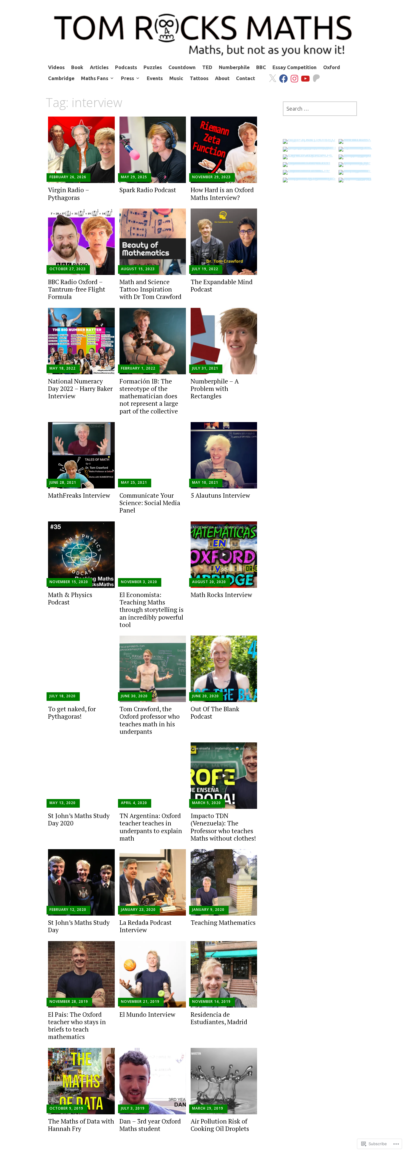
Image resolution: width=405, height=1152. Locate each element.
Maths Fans (94, 78)
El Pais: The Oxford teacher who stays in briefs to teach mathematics (77, 1025)
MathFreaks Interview (79, 495)
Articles (99, 67)
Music (176, 78)
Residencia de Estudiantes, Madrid (219, 1018)
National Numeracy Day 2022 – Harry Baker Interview (80, 388)
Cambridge (61, 78)
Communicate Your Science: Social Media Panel (149, 502)
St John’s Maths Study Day (79, 926)
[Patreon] (313, 74)
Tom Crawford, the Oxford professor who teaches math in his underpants (149, 720)
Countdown (182, 67)
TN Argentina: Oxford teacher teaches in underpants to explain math (150, 827)
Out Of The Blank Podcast (215, 712)
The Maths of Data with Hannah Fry (81, 1125)
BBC (261, 67)
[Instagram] (291, 74)
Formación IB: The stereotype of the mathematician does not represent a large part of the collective (148, 396)
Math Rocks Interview (221, 595)
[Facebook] (280, 74)
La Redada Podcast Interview (145, 926)
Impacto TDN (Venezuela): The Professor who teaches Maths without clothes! (223, 827)
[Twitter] (269, 74)
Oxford (331, 67)
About (222, 78)
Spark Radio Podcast (147, 190)
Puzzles (152, 67)
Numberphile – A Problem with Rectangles (215, 388)
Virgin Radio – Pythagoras (68, 193)
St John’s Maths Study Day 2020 (79, 819)
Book (77, 67)
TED (207, 67)
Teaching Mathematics (223, 922)
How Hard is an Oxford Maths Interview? (222, 193)
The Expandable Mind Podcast (222, 285)
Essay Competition (294, 67)
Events (155, 78)
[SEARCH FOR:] (320, 108)
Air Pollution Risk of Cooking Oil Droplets (220, 1125)
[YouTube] (302, 74)
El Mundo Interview (147, 1014)
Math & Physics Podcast (70, 598)
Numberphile (234, 67)
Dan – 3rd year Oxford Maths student (150, 1125)
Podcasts (126, 67)
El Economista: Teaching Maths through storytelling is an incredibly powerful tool (151, 610)
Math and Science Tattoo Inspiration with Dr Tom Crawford (150, 289)
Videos (56, 67)
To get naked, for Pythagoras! (72, 712)
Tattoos (199, 78)
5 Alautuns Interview (220, 495)
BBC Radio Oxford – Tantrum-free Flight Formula (76, 289)
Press (127, 78)
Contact (245, 78)
